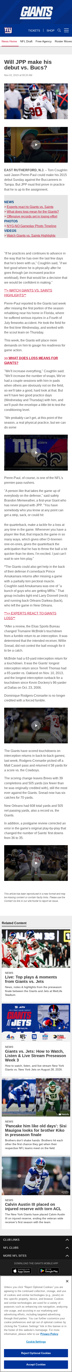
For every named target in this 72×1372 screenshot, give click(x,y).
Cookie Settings (36, 1341)
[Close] (67, 1281)
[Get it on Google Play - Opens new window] (49, 1268)
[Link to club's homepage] (8, 29)
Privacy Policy (17, 1333)
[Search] (59, 30)
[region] (36, 1324)
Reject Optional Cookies (36, 1353)
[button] (36, 144)
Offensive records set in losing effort (32, 216)
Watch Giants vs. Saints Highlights (31, 235)
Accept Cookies (36, 1364)
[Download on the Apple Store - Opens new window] (22, 1266)
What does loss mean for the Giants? (32, 211)
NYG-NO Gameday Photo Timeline (31, 226)
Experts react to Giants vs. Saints (30, 207)
